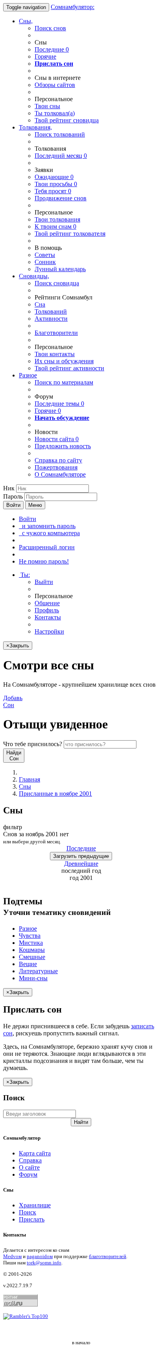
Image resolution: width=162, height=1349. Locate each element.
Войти (13, 505)
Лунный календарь (60, 269)
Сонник (45, 262)
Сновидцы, (34, 276)
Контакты (48, 617)
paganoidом (40, 1256)
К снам (55, 226)
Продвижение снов (61, 198)
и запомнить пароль (47, 526)
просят (53, 191)
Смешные (32, 957)
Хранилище (35, 1205)
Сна (40, 304)
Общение (47, 603)
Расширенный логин (47, 547)
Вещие (28, 964)
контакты (55, 354)
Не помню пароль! (44, 561)
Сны (25, 786)
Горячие (45, 56)
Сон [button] (12, 701)
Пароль (13, 496)
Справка (30, 1160)
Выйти (44, 581)
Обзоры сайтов (55, 84)
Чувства (29, 935)
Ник (9, 488)
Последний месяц (61, 155)
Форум (28, 1174)
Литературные (38, 971)
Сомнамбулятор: (72, 7)
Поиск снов (50, 28)
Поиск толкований (60, 134)
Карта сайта (35, 1153)
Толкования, (35, 127)
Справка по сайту (58, 460)
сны (47, 106)
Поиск (27, 1212)
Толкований (51, 311)
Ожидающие (54, 177)
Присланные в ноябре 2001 (55, 793)
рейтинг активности (69, 368)
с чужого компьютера (49, 533)
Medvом (12, 1256)
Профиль (47, 610)
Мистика (31, 942)
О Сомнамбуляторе (60, 474)
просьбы (56, 184)
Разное (28, 375)
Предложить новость (63, 446)
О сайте (29, 1167)
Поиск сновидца (57, 283)
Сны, (26, 21)
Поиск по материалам (64, 382)
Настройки (49, 631)
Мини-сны (33, 978)
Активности (51, 318)
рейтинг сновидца (67, 120)
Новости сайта (57, 439)
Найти (81, 1122)
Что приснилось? (32, 744)
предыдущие (81, 856)
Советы (45, 254)
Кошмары (32, 949)
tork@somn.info (44, 1263)
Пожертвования (56, 467)
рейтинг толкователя (70, 233)
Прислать (31, 1219)
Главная (29, 779)
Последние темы (59, 403)
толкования (57, 219)
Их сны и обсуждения (64, 361)
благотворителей (107, 1256)
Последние (52, 49)
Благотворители (56, 332)
